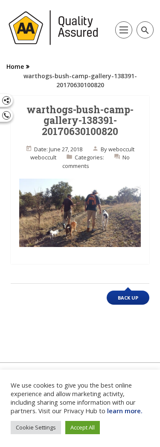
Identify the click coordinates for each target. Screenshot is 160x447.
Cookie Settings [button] (36, 427)
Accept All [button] (82, 427)
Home (15, 66)
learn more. (125, 410)
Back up (128, 297)
